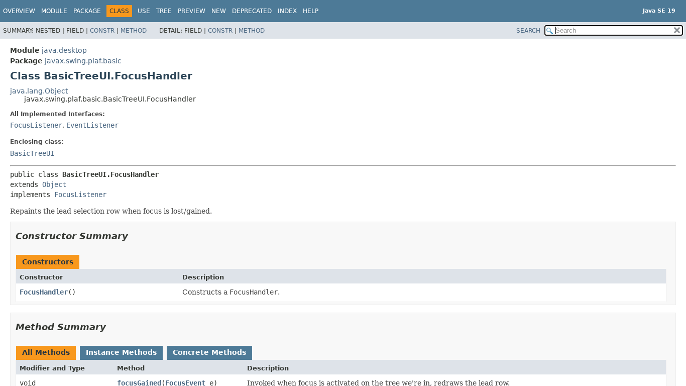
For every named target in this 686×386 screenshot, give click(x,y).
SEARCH (528, 30)
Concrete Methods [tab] (209, 352)
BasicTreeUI (32, 153)
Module (54, 11)
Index (287, 11)
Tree (164, 11)
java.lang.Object (39, 91)
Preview (191, 11)
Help (310, 11)
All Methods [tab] (46, 352)
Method (134, 30)
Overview (19, 11)
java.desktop (64, 50)
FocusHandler (44, 292)
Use (144, 11)
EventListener (92, 125)
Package (87, 11)
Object (54, 184)
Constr (102, 30)
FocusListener (36, 125)
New (218, 11)
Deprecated (252, 11)
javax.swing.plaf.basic (83, 61)
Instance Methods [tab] (121, 352)
